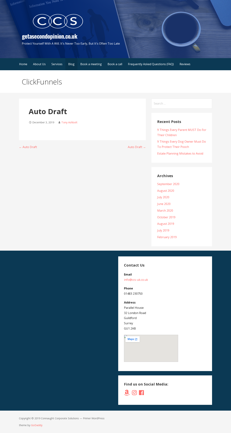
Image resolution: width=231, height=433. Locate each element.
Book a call (115, 64)
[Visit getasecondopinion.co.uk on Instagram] (134, 394)
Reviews (185, 64)
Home (23, 64)
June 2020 (164, 204)
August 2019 (165, 224)
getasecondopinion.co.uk (49, 36)
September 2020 (168, 184)
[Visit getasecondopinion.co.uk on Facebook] (141, 394)
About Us (39, 64)
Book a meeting (91, 64)
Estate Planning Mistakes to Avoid (180, 153)
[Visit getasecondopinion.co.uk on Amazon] (127, 394)
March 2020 (165, 211)
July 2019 (163, 230)
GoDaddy (36, 425)
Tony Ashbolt (69, 122)
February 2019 (167, 237)
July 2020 (163, 197)
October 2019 (166, 217)
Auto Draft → (137, 147)
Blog (71, 64)
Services (56, 64)
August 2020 (165, 191)
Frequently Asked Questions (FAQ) (151, 64)
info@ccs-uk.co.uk (136, 280)
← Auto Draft (28, 147)
